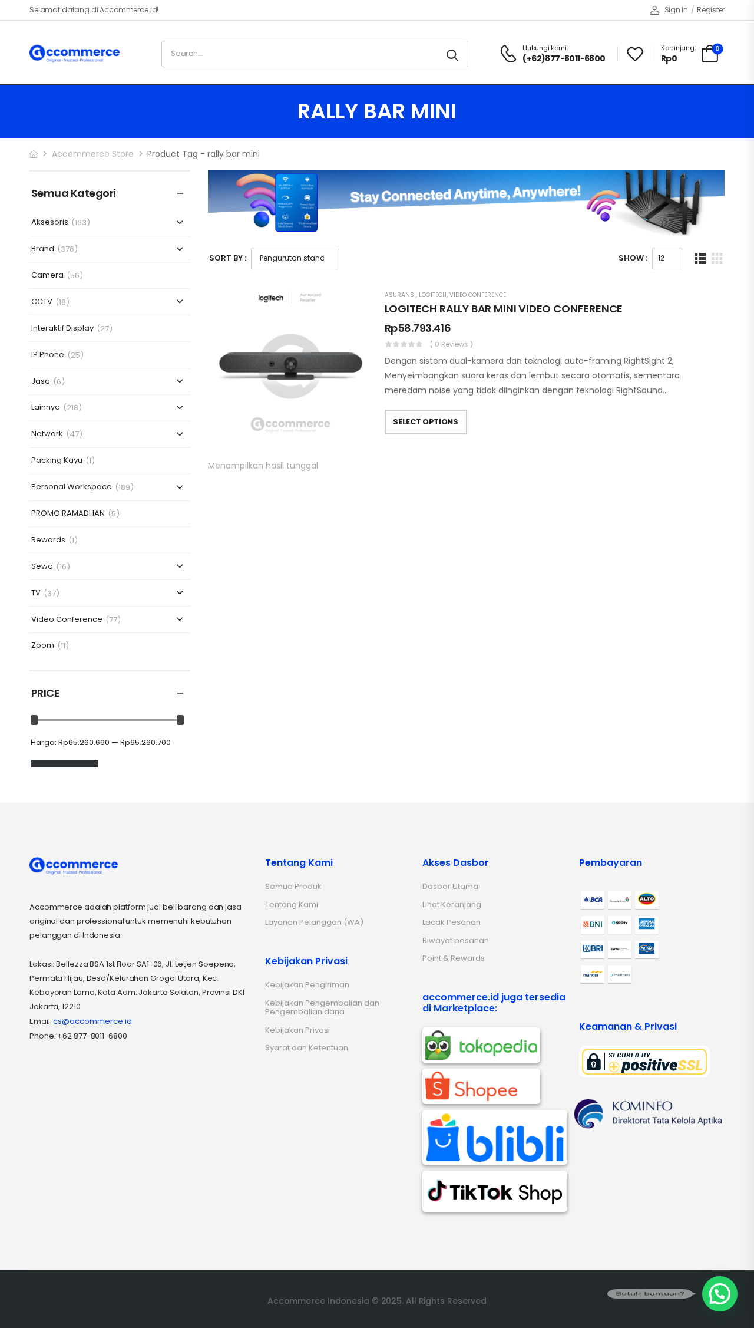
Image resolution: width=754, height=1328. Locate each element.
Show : (633, 257)
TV (36, 593)
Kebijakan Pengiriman (307, 984)
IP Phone (47, 355)
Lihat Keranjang (451, 904)
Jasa (40, 382)
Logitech (433, 295)
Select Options (425, 421)
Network (47, 434)
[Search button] (453, 54)
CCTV (41, 302)
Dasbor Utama (450, 886)
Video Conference (66, 620)
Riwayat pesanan (455, 940)
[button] (720, 1293)
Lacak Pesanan (451, 922)
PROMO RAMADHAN (68, 514)
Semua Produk (293, 886)
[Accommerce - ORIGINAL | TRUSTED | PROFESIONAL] (74, 53)
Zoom (42, 646)
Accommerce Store (93, 154)
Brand (42, 249)
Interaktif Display (62, 329)
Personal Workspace (71, 487)
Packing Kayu (56, 461)
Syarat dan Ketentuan (306, 1047)
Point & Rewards (453, 958)
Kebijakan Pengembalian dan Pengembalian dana (322, 1007)
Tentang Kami (291, 904)
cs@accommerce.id (92, 1021)
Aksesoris (49, 223)
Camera (47, 276)
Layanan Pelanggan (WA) (314, 922)
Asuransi (400, 295)
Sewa (42, 567)
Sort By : (227, 257)
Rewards (48, 540)
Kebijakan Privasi (297, 1030)
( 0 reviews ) (451, 344)
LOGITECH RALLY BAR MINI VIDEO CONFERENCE (504, 308)
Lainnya (45, 408)
